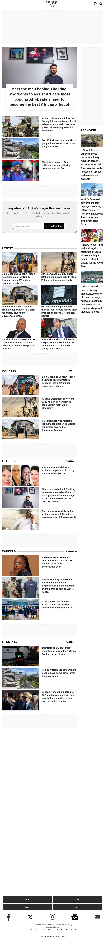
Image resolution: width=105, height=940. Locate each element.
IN (53, 929)
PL (71, 929)
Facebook (8, 917)
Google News (75, 917)
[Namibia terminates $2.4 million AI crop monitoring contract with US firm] (39, 170)
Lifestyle (77, 907)
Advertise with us (40, 925)
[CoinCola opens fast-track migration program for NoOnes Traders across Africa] (39, 656)
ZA (75, 929)
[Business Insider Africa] (52, 4)
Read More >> (71, 371)
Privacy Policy (67, 925)
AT (40, 929)
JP (57, 929)
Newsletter (97, 917)
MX (62, 929)
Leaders (77, 899)
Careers (27, 907)
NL (66, 929)
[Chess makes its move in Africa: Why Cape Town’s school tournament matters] (39, 609)
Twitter (30, 917)
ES (49, 929)
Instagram (52, 916)
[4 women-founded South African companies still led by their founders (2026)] (39, 475)
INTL (30, 929)
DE (44, 929)
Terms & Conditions (54, 925)
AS (35, 929)
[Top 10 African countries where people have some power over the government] (39, 148)
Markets (27, 899)
